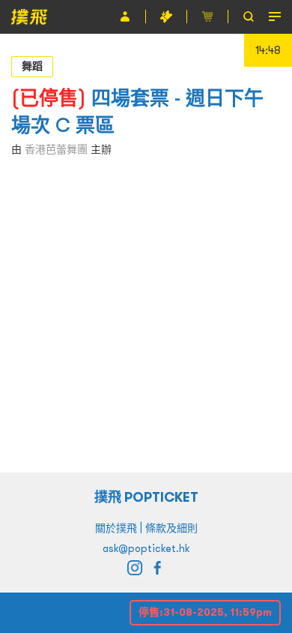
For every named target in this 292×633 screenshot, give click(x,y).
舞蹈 (32, 66)
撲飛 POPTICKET (146, 497)
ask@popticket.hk (146, 548)
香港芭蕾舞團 (56, 149)
